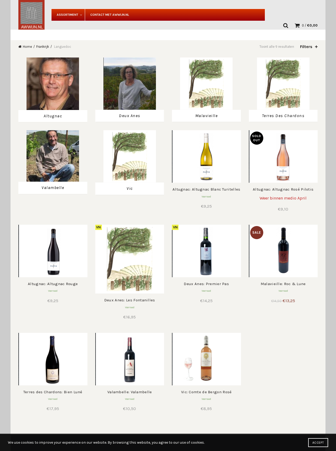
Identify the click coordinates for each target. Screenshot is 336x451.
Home (27, 47)
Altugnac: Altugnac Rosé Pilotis (283, 189)
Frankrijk (42, 47)
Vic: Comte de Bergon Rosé (206, 392)
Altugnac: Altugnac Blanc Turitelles (206, 189)
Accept (318, 442)
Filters (306, 46)
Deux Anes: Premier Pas (206, 283)
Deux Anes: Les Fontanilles (129, 300)
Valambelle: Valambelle (129, 392)
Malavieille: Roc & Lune (283, 283)
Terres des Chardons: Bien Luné (52, 392)
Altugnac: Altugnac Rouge (53, 283)
